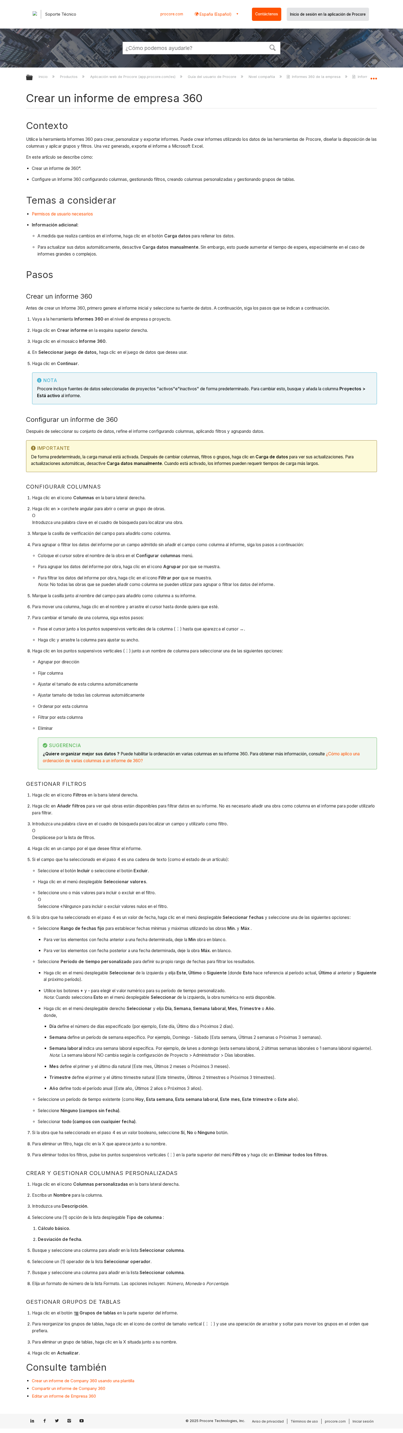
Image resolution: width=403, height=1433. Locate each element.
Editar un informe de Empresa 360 (64, 1396)
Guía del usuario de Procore (212, 76)
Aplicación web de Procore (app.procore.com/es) (133, 76)
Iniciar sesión (363, 1421)
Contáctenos (266, 14)
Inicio (44, 76)
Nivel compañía (262, 76)
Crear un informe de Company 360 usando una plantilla (83, 1380)
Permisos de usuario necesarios (62, 214)
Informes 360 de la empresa (316, 76)
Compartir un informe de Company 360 (68, 1388)
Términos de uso (304, 1421)
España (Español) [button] (215, 14)
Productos (69, 76)
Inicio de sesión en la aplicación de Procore (328, 14)
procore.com (171, 14)
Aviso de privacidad (268, 1421)
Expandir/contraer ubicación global (373, 76)
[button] (272, 47)
